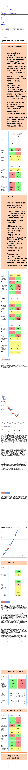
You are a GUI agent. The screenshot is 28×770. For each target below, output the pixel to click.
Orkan (18, 134)
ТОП (8, 8)
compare (5, 37)
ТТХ (8, 5)
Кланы (8, 6)
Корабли (5, 34)
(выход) (3, 24)
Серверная (9, 9)
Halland (12, 134)
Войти (2, 22)
